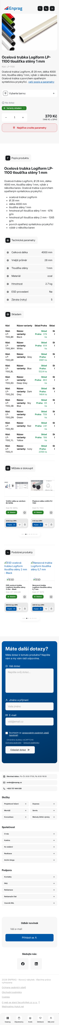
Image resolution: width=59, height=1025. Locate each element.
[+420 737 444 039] (46, 8)
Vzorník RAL (9, 903)
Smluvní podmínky (31, 743)
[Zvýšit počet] (23, 117)
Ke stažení (8, 847)
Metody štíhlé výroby (41, 817)
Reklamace (8, 890)
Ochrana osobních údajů (14, 987)
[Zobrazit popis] (25, 513)
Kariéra (7, 840)
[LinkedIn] (36, 964)
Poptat (9, 525)
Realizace (8, 853)
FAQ (6, 883)
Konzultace (8, 817)
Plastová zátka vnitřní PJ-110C (42, 502)
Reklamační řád (10, 896)
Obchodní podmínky (12, 992)
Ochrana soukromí (13, 743)
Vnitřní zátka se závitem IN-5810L (15, 502)
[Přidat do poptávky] (25, 525)
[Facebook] (22, 964)
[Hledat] (40, 8)
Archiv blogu (9, 860)
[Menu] (52, 8)
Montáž (7, 810)
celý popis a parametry (41, 81)
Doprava (36, 804)
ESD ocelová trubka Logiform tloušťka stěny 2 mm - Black (15, 587)
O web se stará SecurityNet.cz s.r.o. (20, 1002)
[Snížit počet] (6, 117)
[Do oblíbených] (20, 525)
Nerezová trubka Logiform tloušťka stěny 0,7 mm (42, 587)
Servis (35, 810)
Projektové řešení (11, 804)
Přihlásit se (28, 937)
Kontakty (7, 877)
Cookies (6, 997)
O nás (6, 834)
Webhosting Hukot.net (13, 1006)
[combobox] (30, 93)
